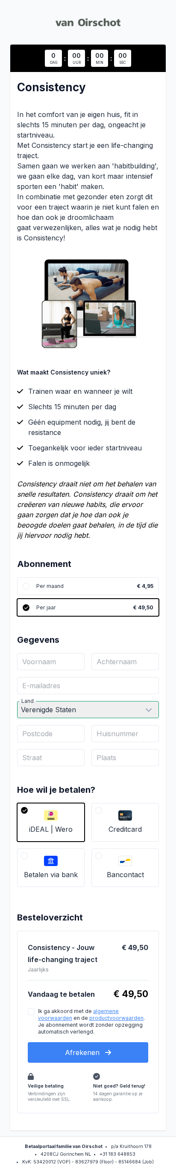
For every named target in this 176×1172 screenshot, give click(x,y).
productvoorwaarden (116, 1018)
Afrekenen (83, 1052)
